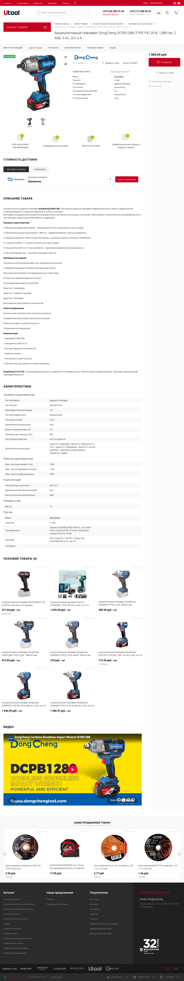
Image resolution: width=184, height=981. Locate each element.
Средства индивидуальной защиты (18, 938)
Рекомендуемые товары (57, 904)
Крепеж (6, 924)
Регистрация (156, 3)
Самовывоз (40, 169)
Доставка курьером (16, 169)
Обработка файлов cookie (101, 929)
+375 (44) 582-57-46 (37, 977)
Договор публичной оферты (101, 933)
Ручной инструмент (11, 914)
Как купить (94, 899)
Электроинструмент (12, 899)
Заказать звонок (110, 14)
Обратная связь (15, 977)
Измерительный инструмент (15, 919)
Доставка (52, 3)
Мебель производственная (14, 953)
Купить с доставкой (127, 179)
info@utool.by (155, 899)
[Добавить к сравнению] (65, 63)
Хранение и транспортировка (15, 948)
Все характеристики (120, 71)
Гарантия (37, 3)
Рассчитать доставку (162, 81)
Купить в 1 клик (166, 73)
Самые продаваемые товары (92, 822)
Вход (145, 3)
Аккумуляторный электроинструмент (19, 904)
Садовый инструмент (12, 929)
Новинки (50, 899)
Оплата (65, 3)
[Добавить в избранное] (65, 57)
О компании (22, 3)
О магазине (95, 909)
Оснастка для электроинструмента (18, 909)
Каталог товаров (17, 27)
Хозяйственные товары (13, 943)
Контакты (94, 919)
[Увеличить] (36, 83)
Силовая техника (10, 933)
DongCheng (119, 76)
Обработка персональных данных (104, 924)
